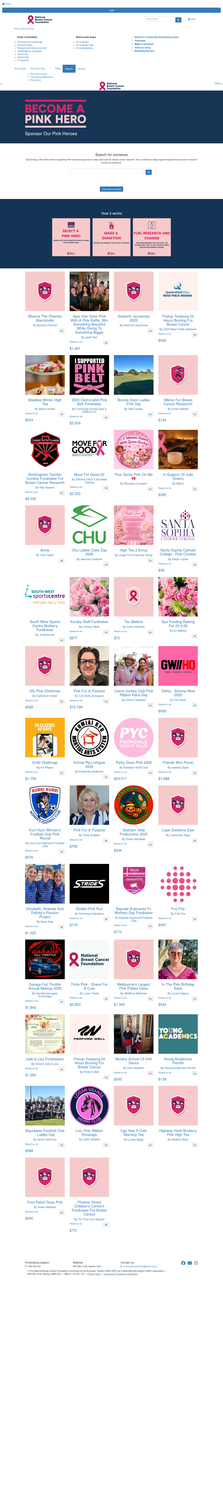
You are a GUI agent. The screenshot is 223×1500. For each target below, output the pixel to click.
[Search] (178, 19)
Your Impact (20, 68)
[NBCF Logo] (42, 1251)
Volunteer (140, 40)
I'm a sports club (84, 45)
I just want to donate (111, 189)
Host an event (24, 45)
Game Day (23, 57)
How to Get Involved (24, 28)
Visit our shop (143, 47)
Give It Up (22, 54)
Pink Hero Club (37, 68)
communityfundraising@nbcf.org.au (140, 1266)
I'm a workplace (84, 48)
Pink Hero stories (38, 73)
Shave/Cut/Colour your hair (32, 48)
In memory (23, 60)
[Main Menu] (1, 83)
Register (69, 68)
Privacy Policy (94, 1273)
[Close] (222, 83)
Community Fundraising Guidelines (120, 1273)
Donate (81, 68)
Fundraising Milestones (41, 76)
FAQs (57, 68)
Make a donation (144, 44)
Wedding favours (144, 51)
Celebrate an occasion (29, 51)
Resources (35, 79)
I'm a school (82, 42)
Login (111, 10)
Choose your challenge (29, 42)
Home (8, 3)
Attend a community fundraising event (157, 37)
